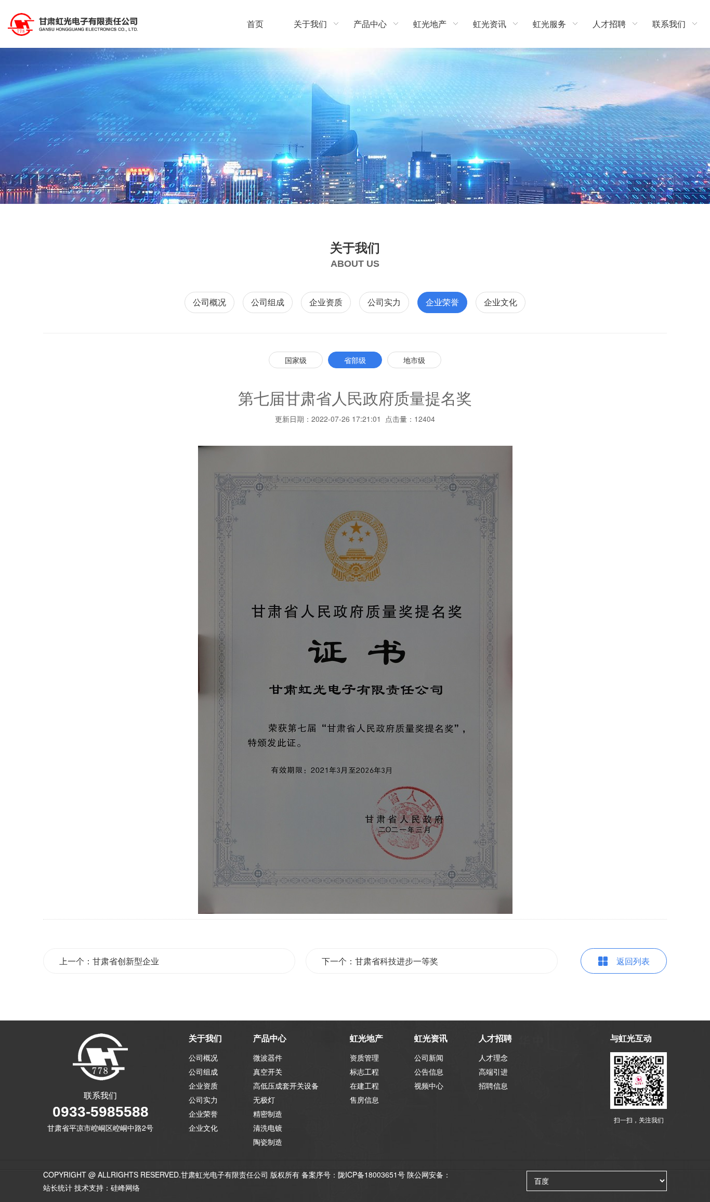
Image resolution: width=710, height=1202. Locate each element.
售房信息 (364, 1099)
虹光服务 (549, 24)
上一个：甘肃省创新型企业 (109, 961)
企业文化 (500, 302)
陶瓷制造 (267, 1141)
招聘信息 (493, 1085)
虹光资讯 (489, 24)
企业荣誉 (442, 302)
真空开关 (267, 1071)
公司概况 (209, 302)
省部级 (355, 360)
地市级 (414, 360)
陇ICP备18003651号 (371, 1174)
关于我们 (310, 24)
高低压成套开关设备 (286, 1085)
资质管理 (364, 1057)
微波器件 (267, 1057)
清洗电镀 (267, 1127)
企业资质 (326, 302)
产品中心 (370, 24)
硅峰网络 (125, 1187)
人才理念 (493, 1057)
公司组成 (267, 302)
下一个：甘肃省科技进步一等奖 (380, 961)
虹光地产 (429, 24)
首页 (255, 24)
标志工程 (364, 1071)
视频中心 (428, 1085)
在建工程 (364, 1085)
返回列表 (633, 961)
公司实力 (384, 302)
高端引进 (493, 1071)
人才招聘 (609, 24)
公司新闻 (428, 1057)
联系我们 (669, 24)
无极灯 (264, 1099)
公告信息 (428, 1071)
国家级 (296, 360)
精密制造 (267, 1113)
